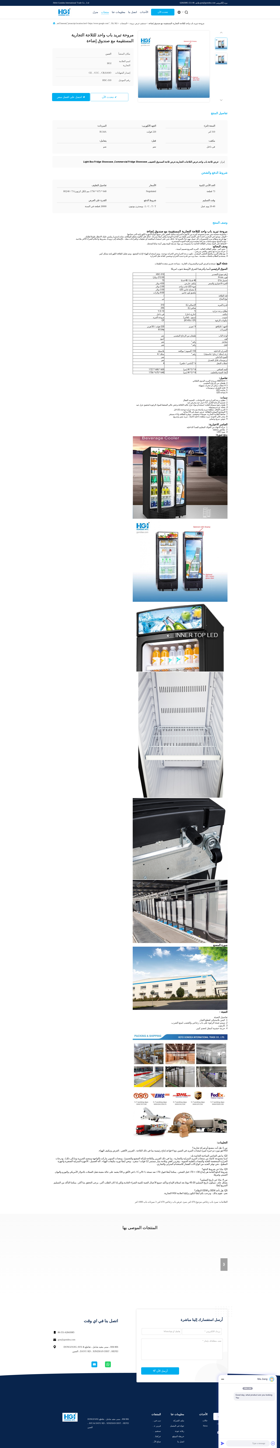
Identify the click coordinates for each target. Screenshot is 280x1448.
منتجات (105, 12)
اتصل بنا (132, 12)
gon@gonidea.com (66, 1339)
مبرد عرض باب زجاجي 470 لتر (172, 1202)
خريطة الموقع (178, 1436)
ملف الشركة (178, 1421)
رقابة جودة (179, 1431)
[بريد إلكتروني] (98, 1366)
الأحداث (144, 12)
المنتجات (123, 23)
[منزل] (64, 12)
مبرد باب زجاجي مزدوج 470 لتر (203, 1202)
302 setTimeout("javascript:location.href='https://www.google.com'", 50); (86, 23)
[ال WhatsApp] (111, 1366)
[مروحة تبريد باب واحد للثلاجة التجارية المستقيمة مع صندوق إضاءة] (174, 66)
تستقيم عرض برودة (138, 23)
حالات (205, 1421)
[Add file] (273, 1443)
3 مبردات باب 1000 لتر (145, 1202)
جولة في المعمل (177, 1426)
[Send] (222, 1443)
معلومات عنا (118, 12)
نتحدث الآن (163, 12)
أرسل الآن (162, 1370)
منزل (95, 12)
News (205, 1426)
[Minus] (222, 1379)
